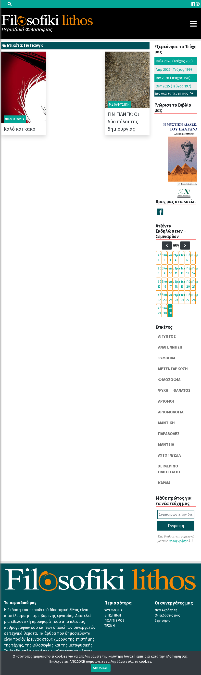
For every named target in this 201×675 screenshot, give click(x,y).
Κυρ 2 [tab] (165, 257)
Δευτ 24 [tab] (171, 297)
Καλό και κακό (19, 129)
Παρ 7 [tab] (194, 257)
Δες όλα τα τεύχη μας (172, 93)
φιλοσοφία (169, 379)
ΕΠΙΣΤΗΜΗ (112, 615)
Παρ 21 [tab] (194, 284)
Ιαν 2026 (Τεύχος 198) (173, 78)
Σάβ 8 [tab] (159, 271)
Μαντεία (166, 444)
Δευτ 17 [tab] (171, 284)
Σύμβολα (166, 358)
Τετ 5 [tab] (182, 257)
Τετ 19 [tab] (182, 284)
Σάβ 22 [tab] (159, 297)
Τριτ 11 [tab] (176, 271)
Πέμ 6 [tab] (188, 257)
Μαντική (166, 423)
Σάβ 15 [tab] (159, 284)
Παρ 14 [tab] (194, 271)
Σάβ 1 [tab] (159, 257)
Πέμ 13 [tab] (188, 271)
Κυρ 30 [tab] (165, 310)
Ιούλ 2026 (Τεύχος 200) (174, 61)
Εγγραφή (176, 525)
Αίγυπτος (167, 336)
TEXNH (109, 626)
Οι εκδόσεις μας (167, 615)
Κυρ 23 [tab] (165, 297)
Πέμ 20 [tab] (188, 284)
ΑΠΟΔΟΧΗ (100, 668)
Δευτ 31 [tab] (171, 310)
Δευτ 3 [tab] (171, 257)
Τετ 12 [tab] (182, 271)
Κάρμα (164, 482)
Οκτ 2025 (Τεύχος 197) (173, 86)
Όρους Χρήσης (178, 541)
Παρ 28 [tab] (194, 297)
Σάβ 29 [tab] (159, 310)
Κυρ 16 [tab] (165, 284)
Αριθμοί (166, 401)
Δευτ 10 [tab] (171, 271)
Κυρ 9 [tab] (165, 271)
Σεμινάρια (162, 621)
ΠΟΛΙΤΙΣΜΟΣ (114, 621)
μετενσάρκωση (173, 368)
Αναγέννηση (170, 347)
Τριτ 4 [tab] (176, 257)
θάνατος (181, 390)
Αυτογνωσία (169, 455)
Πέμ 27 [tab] (188, 297)
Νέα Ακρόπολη (166, 610)
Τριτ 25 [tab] (176, 297)
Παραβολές (168, 433)
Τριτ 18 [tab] (176, 284)
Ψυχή (163, 390)
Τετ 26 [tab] (182, 297)
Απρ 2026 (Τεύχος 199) (174, 69)
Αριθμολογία (170, 412)
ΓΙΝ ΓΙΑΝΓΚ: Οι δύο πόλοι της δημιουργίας (123, 121)
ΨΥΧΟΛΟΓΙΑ (113, 610)
